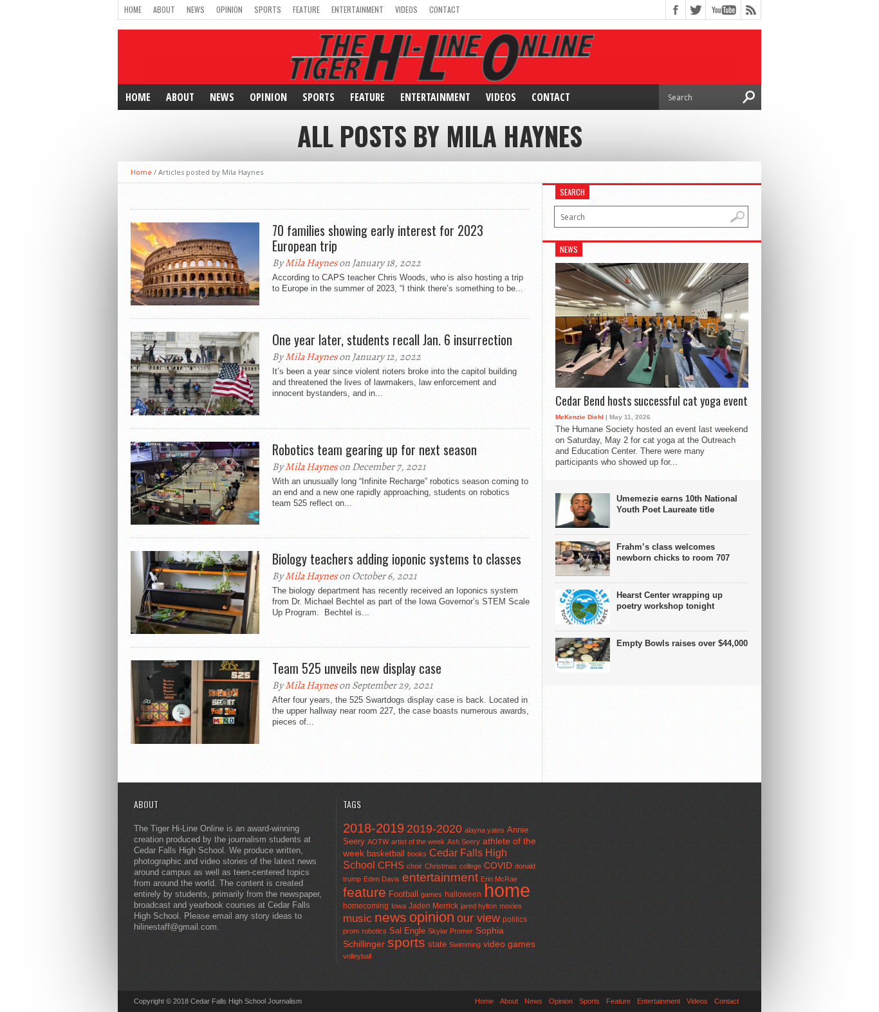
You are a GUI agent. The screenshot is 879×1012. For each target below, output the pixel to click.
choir (414, 866)
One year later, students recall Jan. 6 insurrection (392, 339)
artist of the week (418, 841)
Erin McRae (499, 879)
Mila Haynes (311, 263)
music (357, 918)
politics (515, 919)
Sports (267, 9)
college (470, 866)
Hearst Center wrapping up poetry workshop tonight (669, 600)
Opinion (229, 9)
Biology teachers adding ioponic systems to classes (396, 558)
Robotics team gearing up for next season (374, 449)
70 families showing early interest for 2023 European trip (377, 237)
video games (509, 944)
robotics (374, 931)
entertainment (440, 877)
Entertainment (357, 9)
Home (133, 9)
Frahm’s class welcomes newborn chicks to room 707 (673, 552)
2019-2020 (434, 828)
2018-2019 (373, 828)
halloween (463, 894)
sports (406, 942)
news (391, 917)
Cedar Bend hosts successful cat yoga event (651, 401)
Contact (444, 9)
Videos (406, 9)
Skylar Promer (450, 931)
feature (364, 892)
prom (351, 931)
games (431, 894)
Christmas (441, 866)
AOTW (378, 841)
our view (478, 918)
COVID (498, 865)
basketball (386, 853)
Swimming (465, 944)
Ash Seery (463, 841)
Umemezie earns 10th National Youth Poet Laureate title (676, 504)
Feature (306, 9)
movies (510, 906)
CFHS (391, 865)
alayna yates (484, 830)
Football (403, 894)
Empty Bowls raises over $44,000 (682, 643)
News (196, 9)
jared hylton (479, 906)
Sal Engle (407, 930)
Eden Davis (382, 879)
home (507, 890)
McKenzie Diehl (579, 416)
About (164, 9)
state (437, 944)
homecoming (366, 905)
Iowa (398, 906)
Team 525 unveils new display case (356, 668)
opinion (431, 917)
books (417, 854)
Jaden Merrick (433, 905)
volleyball (357, 956)
